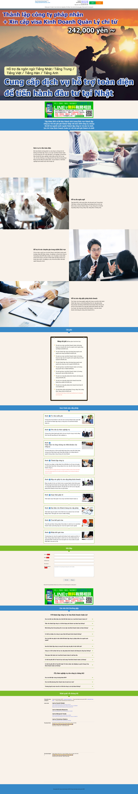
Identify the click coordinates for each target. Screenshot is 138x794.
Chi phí (52, 7)
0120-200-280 (85, 2)
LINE (92, 3)
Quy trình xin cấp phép (60, 7)
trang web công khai (68, 699)
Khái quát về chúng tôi (87, 7)
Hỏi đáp (68, 7)
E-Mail (99, 3)
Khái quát (47, 7)
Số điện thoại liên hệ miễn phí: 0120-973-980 (62, 724)
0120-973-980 (84, 1)
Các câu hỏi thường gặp (76, 7)
